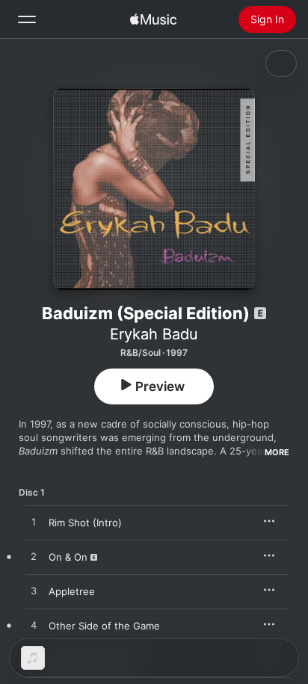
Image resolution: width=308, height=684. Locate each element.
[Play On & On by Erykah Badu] (34, 557)
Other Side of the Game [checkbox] (104, 626)
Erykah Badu (154, 334)
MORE (277, 452)
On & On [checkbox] (68, 557)
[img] (153, 19)
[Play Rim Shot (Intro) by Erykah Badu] (34, 522)
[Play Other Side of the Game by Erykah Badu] (34, 625)
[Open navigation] (26, 19)
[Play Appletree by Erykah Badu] (34, 591)
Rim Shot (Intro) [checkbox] (85, 523)
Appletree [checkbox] (72, 591)
